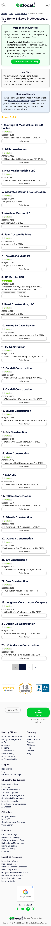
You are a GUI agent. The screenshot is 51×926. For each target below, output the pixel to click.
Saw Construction (17, 581)
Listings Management (11, 739)
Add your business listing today (22, 100)
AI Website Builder (9, 759)
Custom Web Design (10, 789)
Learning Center (8, 881)
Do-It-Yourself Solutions (12, 736)
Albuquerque (21, 13)
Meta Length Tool (9, 869)
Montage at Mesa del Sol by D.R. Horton (22, 126)
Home (4, 13)
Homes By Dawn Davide (20, 325)
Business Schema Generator (14, 866)
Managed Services (9, 784)
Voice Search (7, 825)
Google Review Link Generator (15, 872)
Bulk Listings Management (13, 843)
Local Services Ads (9, 801)
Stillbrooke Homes (15, 149)
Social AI (5, 748)
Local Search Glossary (11, 878)
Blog (29, 753)
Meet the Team (33, 739)
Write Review (24, 141)
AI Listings (6, 745)
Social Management (10, 792)
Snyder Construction (18, 410)
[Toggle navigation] (47, 5)
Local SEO (5, 787)
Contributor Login (9, 834)
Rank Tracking (7, 753)
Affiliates (31, 745)
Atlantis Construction (18, 517)
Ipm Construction (16, 560)
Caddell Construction (18, 368)
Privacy (27, 918)
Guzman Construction (19, 538)
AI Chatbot (6, 806)
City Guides (6, 851)
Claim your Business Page (12, 840)
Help (29, 748)
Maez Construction (17, 453)
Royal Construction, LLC (19, 304)
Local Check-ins (8, 756)
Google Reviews (8, 816)
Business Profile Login (11, 837)
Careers (30, 742)
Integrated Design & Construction (25, 192)
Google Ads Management (12, 798)
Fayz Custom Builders (18, 234)
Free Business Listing (38, 712)
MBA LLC (10, 474)
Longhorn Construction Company (26, 602)
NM (11, 13)
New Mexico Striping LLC (19, 170)
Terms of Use (36, 918)
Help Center (6, 769)
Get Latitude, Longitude (12, 875)
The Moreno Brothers (17, 255)
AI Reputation (7, 750)
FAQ (3, 771)
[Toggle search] (3, 5)
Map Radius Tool (8, 864)
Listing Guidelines (9, 846)
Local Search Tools (9, 861)
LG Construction (15, 346)
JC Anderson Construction (22, 645)
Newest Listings (8, 848)
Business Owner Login (11, 774)
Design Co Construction (20, 623)
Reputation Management (12, 795)
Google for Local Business (13, 822)
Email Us (14, 710)
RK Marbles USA (14, 277)
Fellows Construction (19, 496)
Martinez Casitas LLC (17, 213)
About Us (31, 736)
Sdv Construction (16, 432)
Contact (30, 750)
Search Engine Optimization (13, 804)
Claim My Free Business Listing (25, 62)
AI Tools (4, 742)
